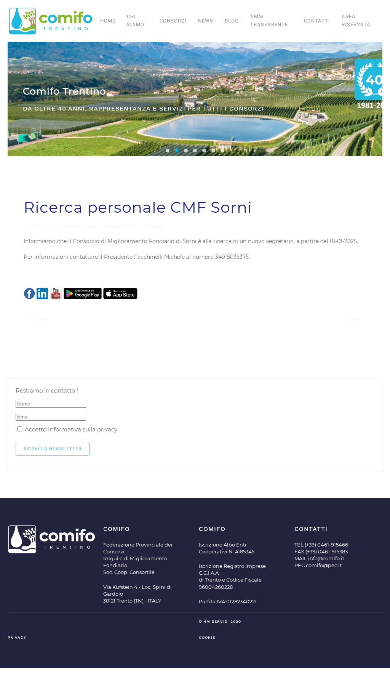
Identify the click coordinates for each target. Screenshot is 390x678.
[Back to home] (51, 21)
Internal (153, 226)
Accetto (70, 429)
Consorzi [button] (173, 20)
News (205, 20)
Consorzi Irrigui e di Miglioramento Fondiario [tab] (186, 150)
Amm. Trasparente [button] (269, 20)
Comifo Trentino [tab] (177, 150)
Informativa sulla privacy (82, 429)
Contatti (317, 20)
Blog (232, 20)
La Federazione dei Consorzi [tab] (195, 150)
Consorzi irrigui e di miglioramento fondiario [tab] (167, 150)
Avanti (353, 319)
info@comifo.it (326, 558)
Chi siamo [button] (135, 20)
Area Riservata (356, 20)
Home (107, 20)
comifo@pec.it (324, 565)
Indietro (39, 319)
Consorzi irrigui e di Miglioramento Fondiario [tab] (213, 150)
